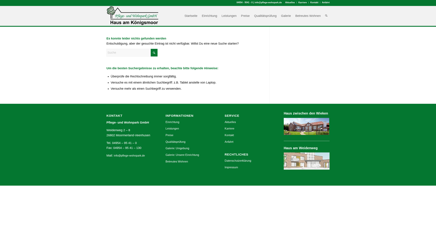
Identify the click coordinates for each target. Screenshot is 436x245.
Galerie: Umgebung (177, 148)
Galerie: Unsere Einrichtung (182, 154)
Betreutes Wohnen (177, 161)
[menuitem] (290, 2)
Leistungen (172, 128)
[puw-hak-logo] (132, 16)
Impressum (231, 167)
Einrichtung (172, 122)
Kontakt (314, 2)
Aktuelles (290, 2)
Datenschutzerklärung (238, 160)
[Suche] (326, 16)
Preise (169, 135)
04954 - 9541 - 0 (245, 2)
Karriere (302, 2)
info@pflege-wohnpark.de (268, 2)
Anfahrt (326, 2)
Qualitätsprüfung (175, 141)
